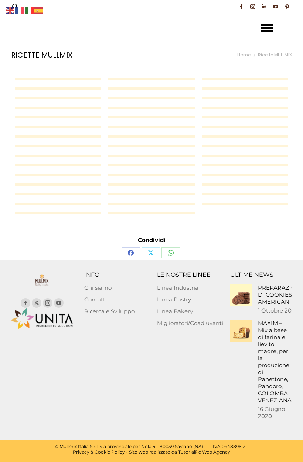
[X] (151, 252)
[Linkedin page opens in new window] (264, 6)
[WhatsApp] (170, 252)
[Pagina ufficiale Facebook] (25, 303)
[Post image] (241, 295)
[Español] (39, 10)
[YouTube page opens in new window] (275, 6)
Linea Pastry (174, 299)
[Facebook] (131, 252)
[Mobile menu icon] (267, 28)
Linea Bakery (175, 311)
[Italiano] (29, 10)
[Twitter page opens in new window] (36, 303)
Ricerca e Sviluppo (109, 311)
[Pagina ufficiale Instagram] (47, 303)
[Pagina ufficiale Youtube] (59, 303)
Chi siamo (98, 287)
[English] (10, 10)
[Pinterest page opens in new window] (287, 6)
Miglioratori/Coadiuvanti (190, 323)
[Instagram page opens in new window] (253, 6)
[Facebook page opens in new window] (241, 6)
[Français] (20, 10)
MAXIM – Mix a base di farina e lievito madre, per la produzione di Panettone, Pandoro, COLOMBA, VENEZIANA (275, 362)
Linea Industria (177, 287)
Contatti (95, 299)
